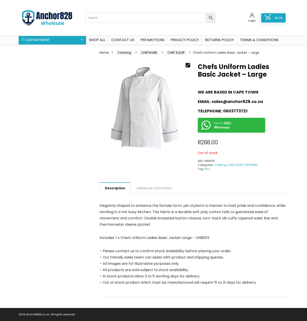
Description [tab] (115, 188)
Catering (124, 52)
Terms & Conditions (259, 39)
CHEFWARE (149, 52)
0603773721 (235, 111)
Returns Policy (219, 39)
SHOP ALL (97, 39)
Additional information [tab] (154, 188)
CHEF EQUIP (176, 52)
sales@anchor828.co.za (237, 101)
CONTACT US (122, 39)
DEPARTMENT (38, 39)
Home (104, 52)
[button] (188, 65)
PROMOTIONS (152, 39)
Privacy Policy (185, 39)
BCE (207, 169)
